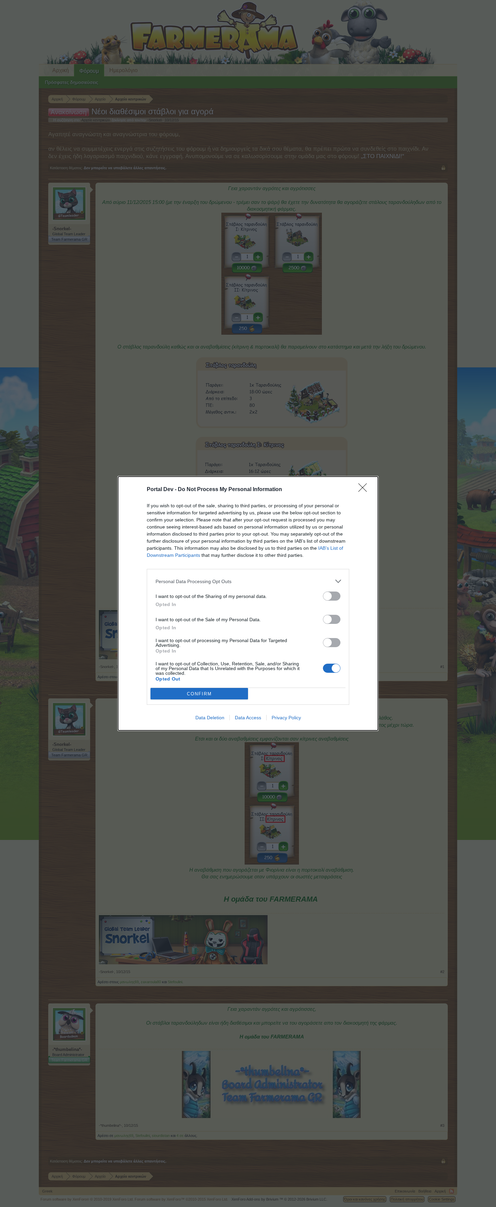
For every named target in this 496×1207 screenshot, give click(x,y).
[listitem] (248, 581)
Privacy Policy (286, 717)
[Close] (364, 489)
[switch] (331, 596)
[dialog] (248, 603)
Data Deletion (209, 717)
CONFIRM (199, 693)
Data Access (248, 717)
